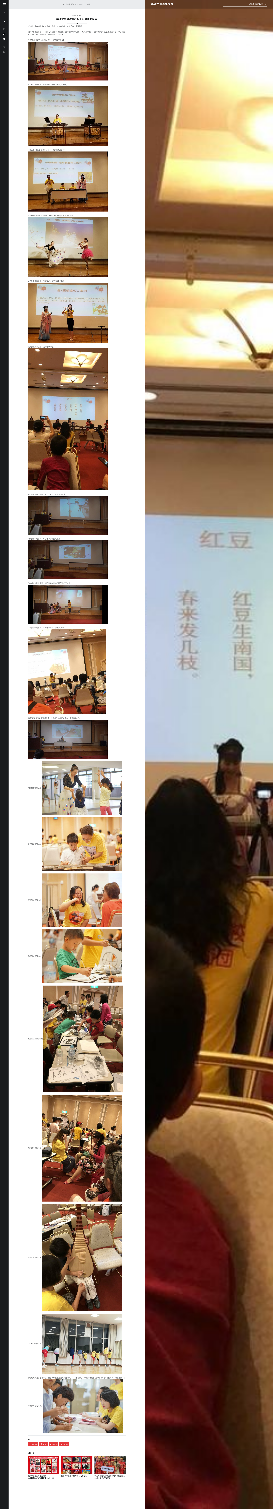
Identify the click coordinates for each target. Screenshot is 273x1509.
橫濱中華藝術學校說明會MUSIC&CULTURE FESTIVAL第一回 (41, 1477)
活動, (74, 15)
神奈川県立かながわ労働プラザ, (76, 4)
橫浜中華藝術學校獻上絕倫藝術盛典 (76, 19)
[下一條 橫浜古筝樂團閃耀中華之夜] (4, 13)
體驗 (89, 4)
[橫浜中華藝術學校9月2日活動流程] (77, 1465)
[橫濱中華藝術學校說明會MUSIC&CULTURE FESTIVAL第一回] (43, 1465)
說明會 (78, 15)
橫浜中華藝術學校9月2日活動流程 (74, 1476)
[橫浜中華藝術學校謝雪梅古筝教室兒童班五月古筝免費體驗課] (110, 1465)
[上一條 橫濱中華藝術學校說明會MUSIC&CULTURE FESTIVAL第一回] (4, 21)
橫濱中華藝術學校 (162, 4)
